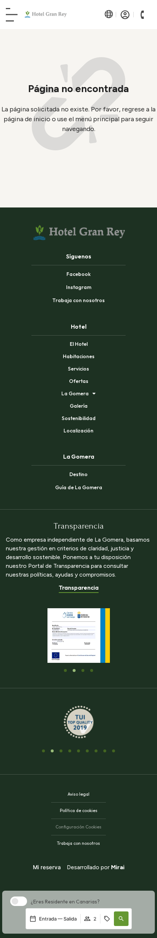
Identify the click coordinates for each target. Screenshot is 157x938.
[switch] (17, 901)
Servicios (78, 368)
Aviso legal (78, 794)
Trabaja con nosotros (78, 843)
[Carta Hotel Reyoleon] (12, 14)
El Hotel (79, 344)
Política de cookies (78, 810)
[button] (121, 918)
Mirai (118, 867)
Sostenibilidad (79, 418)
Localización (78, 430)
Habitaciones (79, 356)
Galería (79, 406)
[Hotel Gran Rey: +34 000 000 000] (142, 14)
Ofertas (78, 381)
